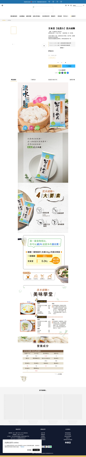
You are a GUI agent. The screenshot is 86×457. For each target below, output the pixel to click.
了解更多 (22, 447)
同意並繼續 (36, 450)
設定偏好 (29, 450)
